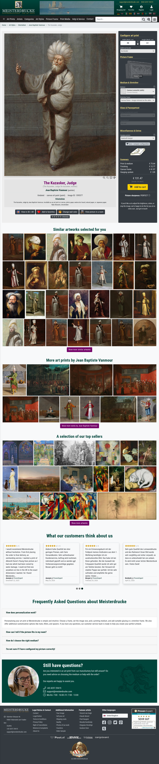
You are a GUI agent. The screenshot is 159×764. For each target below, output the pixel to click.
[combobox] (137, 51)
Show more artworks (79, 523)
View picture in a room (93, 212)
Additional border (125, 48)
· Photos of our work (62, 725)
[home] (4, 19)
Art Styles (40, 19)
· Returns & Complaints (40, 728)
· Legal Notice (37, 716)
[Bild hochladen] (154, 19)
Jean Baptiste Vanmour (37, 25)
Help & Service (78, 19)
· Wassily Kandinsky (85, 722)
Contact (90, 19)
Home (4, 25)
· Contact (35, 713)
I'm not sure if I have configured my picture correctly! (30, 649)
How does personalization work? (21, 612)
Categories (29, 19)
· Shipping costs (61, 719)
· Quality (58, 722)
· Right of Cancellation (39, 725)
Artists (19, 19)
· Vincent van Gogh (85, 713)
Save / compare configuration (138, 144)
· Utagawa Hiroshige (86, 725)
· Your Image (60, 713)
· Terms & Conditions (39, 719)
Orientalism (22, 25)
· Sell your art (60, 716)
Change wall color (69, 212)
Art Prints (11, 19)
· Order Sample (61, 731)
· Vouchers (59, 728)
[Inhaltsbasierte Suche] (148, 19)
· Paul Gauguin (84, 719)
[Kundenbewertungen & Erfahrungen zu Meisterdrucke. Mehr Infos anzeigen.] (144, 718)
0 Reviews (65, 217)
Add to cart (139, 187)
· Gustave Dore (84, 728)
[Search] (143, 19)
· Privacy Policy (37, 722)
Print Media (65, 19)
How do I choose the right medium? (22, 640)
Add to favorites (47, 212)
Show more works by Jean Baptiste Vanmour (79, 426)
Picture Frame (52, 19)
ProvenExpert (18, 578)
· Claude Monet (84, 716)
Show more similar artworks (79, 349)
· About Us (35, 731)
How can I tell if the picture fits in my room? (26, 632)
